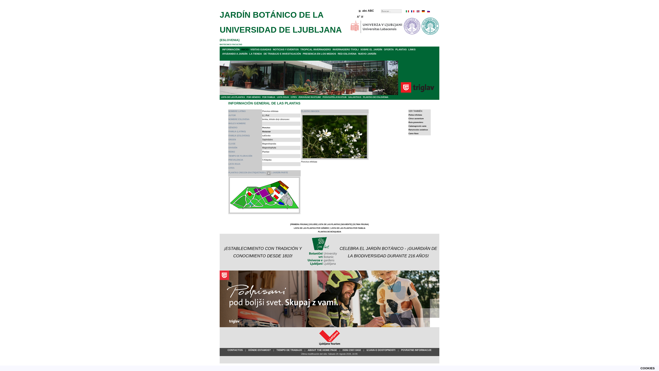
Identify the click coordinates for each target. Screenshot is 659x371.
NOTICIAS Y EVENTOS (286, 49)
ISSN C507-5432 (352, 350)
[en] (418, 11)
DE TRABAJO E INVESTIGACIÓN (282, 53)
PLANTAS (401, 49)
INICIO (245, 49)
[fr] (412, 11)
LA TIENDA (255, 53)
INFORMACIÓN (231, 49)
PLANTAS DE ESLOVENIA (375, 97)
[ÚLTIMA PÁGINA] (360, 224)
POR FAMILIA (268, 97)
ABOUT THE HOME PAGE (322, 350)
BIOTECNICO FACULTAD (231, 44)
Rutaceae (266, 132)
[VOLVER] (313, 224)
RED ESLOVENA (347, 53)
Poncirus (266, 128)
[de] (423, 11)
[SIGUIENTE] (346, 224)
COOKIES (647, 368)
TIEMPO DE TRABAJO (289, 350)
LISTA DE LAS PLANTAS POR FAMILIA (348, 228)
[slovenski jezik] (428, 11)
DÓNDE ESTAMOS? (259, 350)
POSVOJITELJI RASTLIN (334, 97)
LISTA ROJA (283, 97)
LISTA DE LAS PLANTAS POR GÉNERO (311, 228)
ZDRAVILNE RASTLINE (309, 97)
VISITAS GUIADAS (260, 49)
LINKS (411, 49)
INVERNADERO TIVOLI (346, 49)
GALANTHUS (354, 97)
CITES (294, 97)
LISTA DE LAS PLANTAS (233, 97)
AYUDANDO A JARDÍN (234, 53)
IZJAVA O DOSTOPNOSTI (381, 350)
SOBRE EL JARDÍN (371, 49)
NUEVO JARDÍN (367, 53)
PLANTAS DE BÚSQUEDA (329, 232)
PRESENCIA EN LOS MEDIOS (319, 53)
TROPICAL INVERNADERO (315, 49)
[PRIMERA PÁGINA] (299, 224)
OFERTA (389, 49)
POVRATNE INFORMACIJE (416, 350)
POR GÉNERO (254, 97)
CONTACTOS (235, 350)
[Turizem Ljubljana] (329, 346)
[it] (407, 11)
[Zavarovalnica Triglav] (329, 326)
